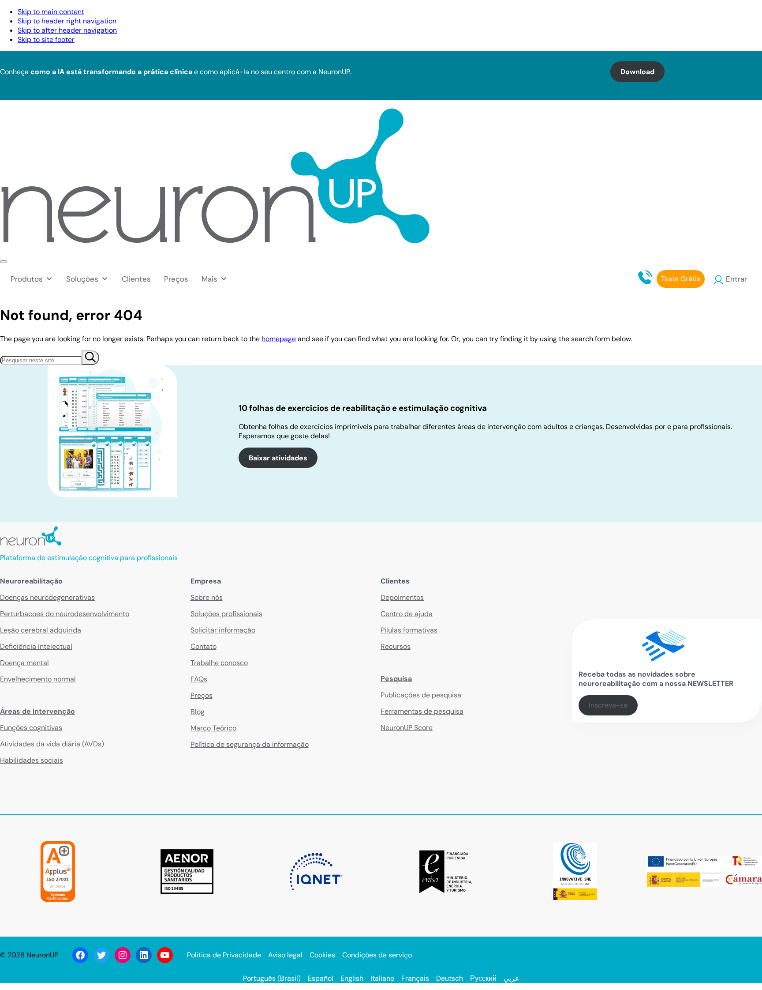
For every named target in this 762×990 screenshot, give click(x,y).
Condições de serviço (377, 955)
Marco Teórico (213, 728)
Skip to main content (51, 11)
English (351, 978)
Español (320, 978)
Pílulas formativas (409, 630)
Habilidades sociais (31, 760)
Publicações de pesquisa (421, 695)
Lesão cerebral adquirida (40, 630)
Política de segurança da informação (249, 744)
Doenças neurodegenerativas (47, 597)
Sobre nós (206, 597)
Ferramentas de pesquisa (422, 711)
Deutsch (449, 978)
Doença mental (24, 662)
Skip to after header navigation (67, 30)
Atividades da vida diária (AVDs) (52, 744)
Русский (483, 978)
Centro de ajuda (407, 613)
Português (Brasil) (272, 978)
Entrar (736, 279)
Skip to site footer (46, 39)
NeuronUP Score (407, 727)
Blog (197, 711)
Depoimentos (402, 597)
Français (415, 978)
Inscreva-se (608, 705)
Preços (176, 279)
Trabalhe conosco (219, 662)
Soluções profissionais (226, 613)
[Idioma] (752, 15)
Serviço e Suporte (692, 15)
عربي (511, 978)
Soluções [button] (82, 279)
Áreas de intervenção (37, 711)
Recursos (396, 646)
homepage (278, 338)
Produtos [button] (27, 279)
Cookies (322, 955)
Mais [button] (209, 279)
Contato (633, 15)
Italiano (382, 978)
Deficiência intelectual (36, 646)
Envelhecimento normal (38, 679)
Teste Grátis (680, 278)
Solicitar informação (222, 630)
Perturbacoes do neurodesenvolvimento (64, 613)
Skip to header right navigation (67, 21)
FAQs (198, 679)
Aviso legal (285, 955)
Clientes (136, 279)
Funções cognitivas (31, 727)
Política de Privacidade (224, 955)
